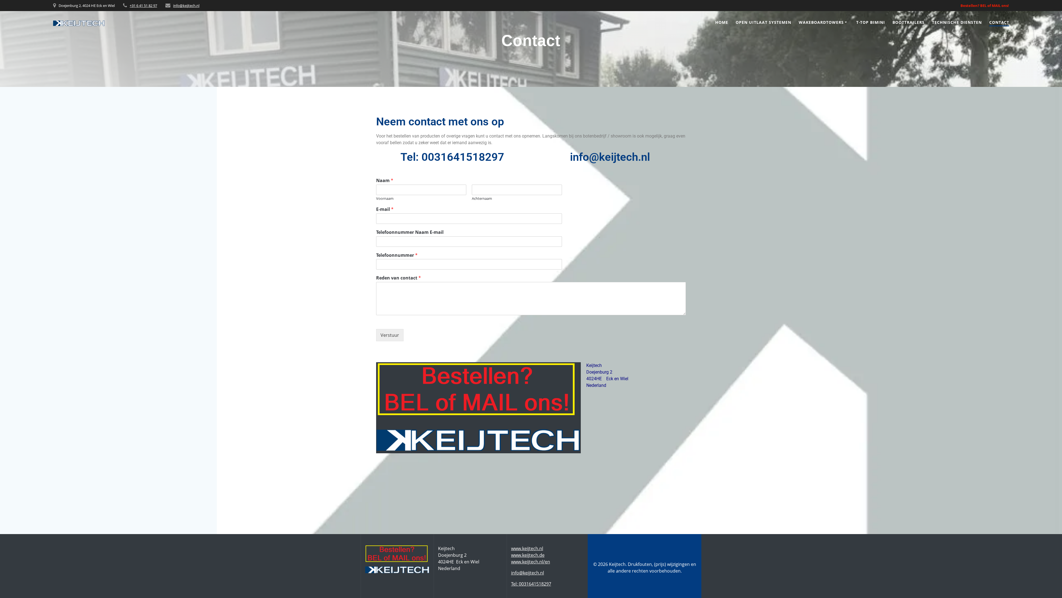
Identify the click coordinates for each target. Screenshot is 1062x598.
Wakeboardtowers (821, 22)
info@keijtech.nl (186, 5)
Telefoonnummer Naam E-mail (410, 232)
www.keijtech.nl (527, 548)
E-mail (385, 209)
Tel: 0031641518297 (531, 584)
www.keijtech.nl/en (530, 562)
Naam (384, 180)
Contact (999, 22)
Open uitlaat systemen (763, 22)
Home (721, 22)
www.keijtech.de (528, 555)
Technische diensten (957, 22)
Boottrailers (908, 22)
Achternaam (482, 198)
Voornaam (385, 198)
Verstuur (390, 335)
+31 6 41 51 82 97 (143, 5)
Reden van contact (398, 278)
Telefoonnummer (397, 255)
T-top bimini (870, 22)
